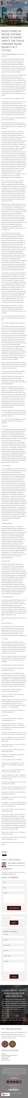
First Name (6, 934)
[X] (17, 1082)
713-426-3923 (4, 1058)
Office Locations (10, 1050)
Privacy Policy (14, 1093)
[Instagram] (14, 1082)
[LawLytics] (14, 1089)
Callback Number (7, 955)
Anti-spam (20, 1093)
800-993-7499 (15, 20)
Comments (6, 961)
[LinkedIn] (10, 1082)
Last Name (6, 939)
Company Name (6, 945)
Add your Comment (8, 874)
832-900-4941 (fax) (5, 1060)
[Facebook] (7, 1082)
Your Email (6, 950)
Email (4, 887)
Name (4, 882)
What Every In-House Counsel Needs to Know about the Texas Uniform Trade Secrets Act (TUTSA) (12, 40)
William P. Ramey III (11, 54)
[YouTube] (20, 1082)
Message (5, 892)
